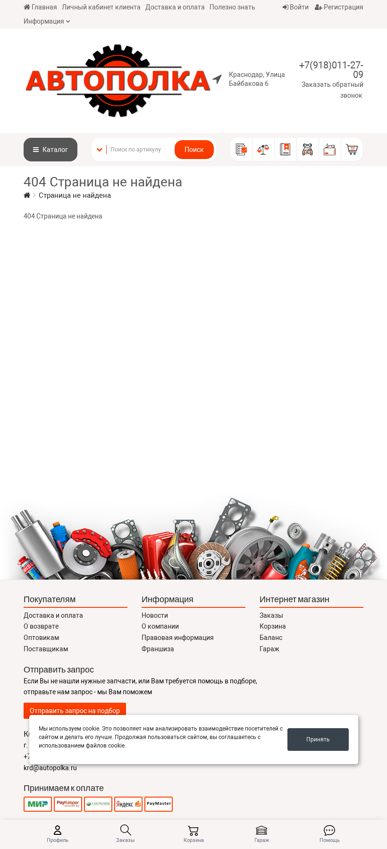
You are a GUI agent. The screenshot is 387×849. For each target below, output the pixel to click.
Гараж (269, 649)
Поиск (194, 149)
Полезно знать (232, 7)
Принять (318, 739)
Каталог (54, 149)
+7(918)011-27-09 (331, 69)
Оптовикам (41, 637)
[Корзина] (352, 149)
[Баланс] (330, 149)
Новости (155, 615)
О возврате (41, 626)
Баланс (271, 637)
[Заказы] (241, 149)
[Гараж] (308, 149)
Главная (44, 7)
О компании (160, 626)
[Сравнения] (263, 149)
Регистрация (342, 7)
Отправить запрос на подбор (75, 711)
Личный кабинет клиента (101, 7)
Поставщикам (46, 649)
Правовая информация (178, 637)
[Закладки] (286, 149)
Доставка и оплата (175, 7)
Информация (44, 21)
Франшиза (158, 649)
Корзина (273, 626)
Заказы (271, 615)
